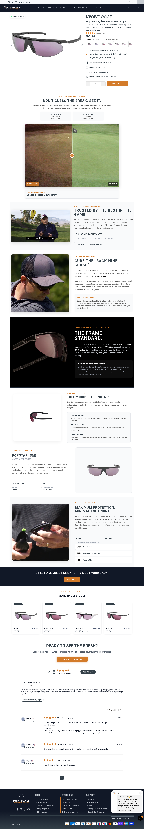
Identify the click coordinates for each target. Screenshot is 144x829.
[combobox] (115, 710)
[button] (41, 8)
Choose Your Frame (73, 659)
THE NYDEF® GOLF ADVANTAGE (111, 62)
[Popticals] (12, 8)
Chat (28, 2)
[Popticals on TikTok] (12, 2)
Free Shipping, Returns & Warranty (111, 77)
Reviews (21, 2)
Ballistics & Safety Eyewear (45, 805)
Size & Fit (90, 805)
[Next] (82, 45)
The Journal (66, 802)
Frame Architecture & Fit (111, 67)
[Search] (139, 8)
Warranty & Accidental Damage (97, 809)
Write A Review (88, 672)
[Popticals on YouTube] (16, 2)
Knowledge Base (92, 802)
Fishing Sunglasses (42, 809)
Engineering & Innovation (70, 812)
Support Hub (91, 799)
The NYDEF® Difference (69, 799)
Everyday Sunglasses (43, 799)
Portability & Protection (111, 72)
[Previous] (11, 45)
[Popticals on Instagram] (9, 2)
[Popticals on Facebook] (6, 2)
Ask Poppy (72, 579)
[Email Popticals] (2, 2)
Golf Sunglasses (41, 802)
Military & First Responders (96, 812)
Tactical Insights (67, 809)
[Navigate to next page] (87, 778)
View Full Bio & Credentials (87, 244)
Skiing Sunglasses (42, 812)
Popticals (17, 824)
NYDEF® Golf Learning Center (71, 805)
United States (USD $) (120, 818)
